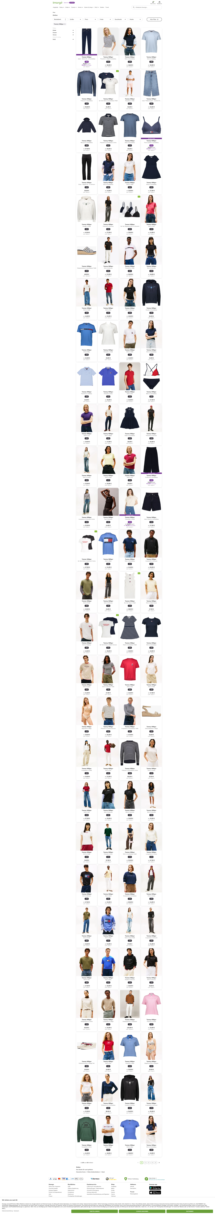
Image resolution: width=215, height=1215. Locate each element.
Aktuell (132, 1186)
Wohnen (113, 1196)
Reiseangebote (134, 1194)
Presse (50, 1196)
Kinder (54, 30)
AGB (69, 1186)
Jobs (50, 1194)
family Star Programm (54, 1186)
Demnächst (133, 1188)
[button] (159, 3)
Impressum (71, 1194)
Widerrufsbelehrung (73, 1188)
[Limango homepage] (57, 3)
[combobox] (146, 7)
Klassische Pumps (81, 1172)
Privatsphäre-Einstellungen (75, 1196)
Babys (112, 1188)
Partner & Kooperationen (55, 1192)
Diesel (103, 1172)
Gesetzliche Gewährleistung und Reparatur (98, 1194)
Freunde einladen (53, 1188)
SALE (54, 39)
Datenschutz (71, 1190)
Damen (55, 32)
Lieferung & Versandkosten (94, 1186)
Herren (55, 35)
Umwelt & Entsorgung (93, 1190)
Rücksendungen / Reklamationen (95, 1188)
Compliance (71, 1192)
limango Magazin (53, 1190)
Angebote (113, 1186)
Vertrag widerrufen (92, 1192)
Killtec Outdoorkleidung (93, 1172)
